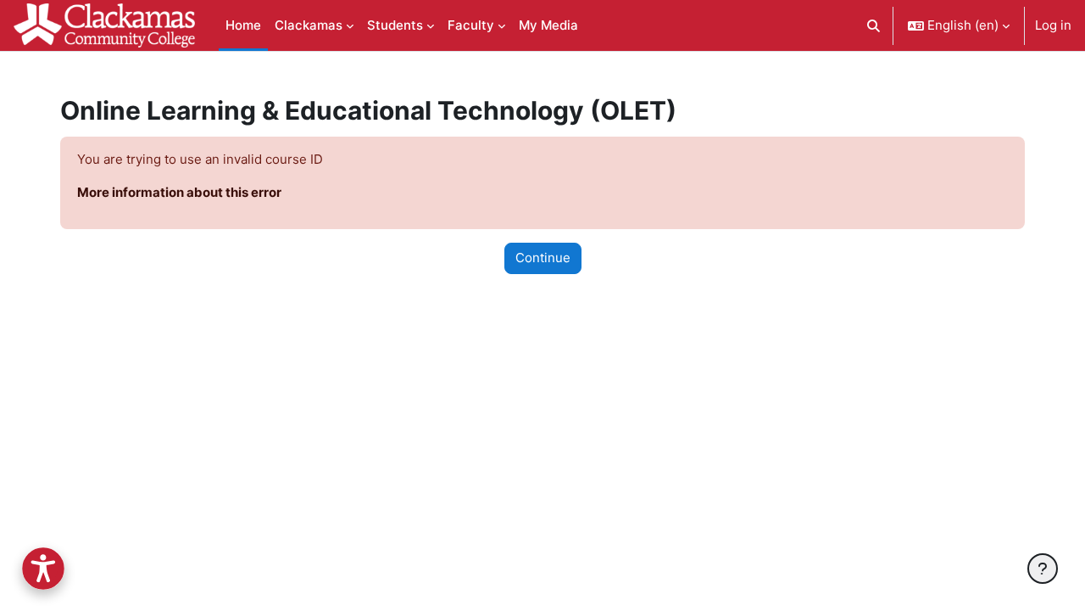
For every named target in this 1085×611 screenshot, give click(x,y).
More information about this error (179, 192)
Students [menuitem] (395, 25)
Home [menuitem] (243, 25)
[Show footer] (1042, 568)
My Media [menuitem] (548, 25)
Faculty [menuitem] (471, 25)
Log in (1053, 25)
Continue (542, 257)
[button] (874, 25)
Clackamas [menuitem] (308, 25)
